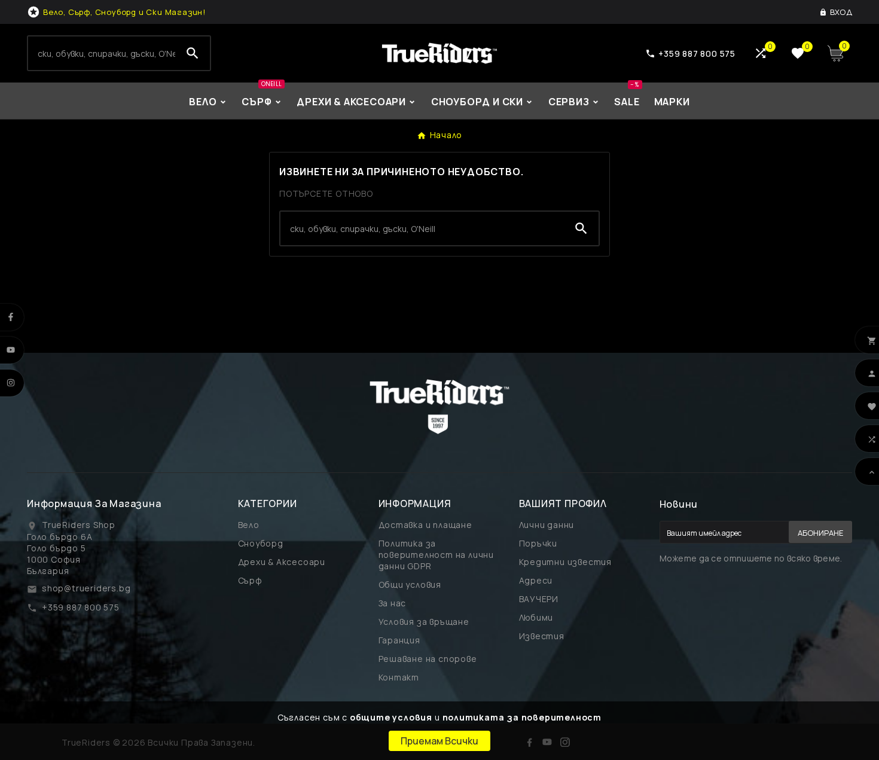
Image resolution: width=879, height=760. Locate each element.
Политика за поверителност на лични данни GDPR (437, 555)
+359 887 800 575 (81, 607)
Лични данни (547, 524)
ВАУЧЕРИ (539, 599)
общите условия (391, 717)
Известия (541, 636)
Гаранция (399, 640)
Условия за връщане (424, 621)
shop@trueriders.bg (86, 588)
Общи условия (410, 584)
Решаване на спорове (428, 658)
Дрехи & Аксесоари (282, 561)
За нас (393, 603)
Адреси (536, 580)
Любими (536, 617)
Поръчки (538, 543)
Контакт (399, 677)
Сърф (250, 580)
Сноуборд (260, 543)
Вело (249, 524)
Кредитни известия (565, 561)
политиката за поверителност (522, 717)
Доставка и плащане (425, 524)
